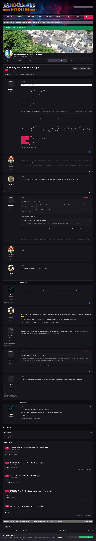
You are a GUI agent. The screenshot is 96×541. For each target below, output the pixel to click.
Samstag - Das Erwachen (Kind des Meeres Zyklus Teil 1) (29, 448)
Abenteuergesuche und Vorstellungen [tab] (80, 60)
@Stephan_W (25, 139)
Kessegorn (11, 184)
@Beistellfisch (25, 137)
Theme (61, 530)
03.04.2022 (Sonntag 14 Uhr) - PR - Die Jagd (24, 463)
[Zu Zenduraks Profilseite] (5, 74)
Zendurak (9, 74)
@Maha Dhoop (25, 143)
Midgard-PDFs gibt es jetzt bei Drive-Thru (15, 27)
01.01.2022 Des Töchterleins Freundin (23, 476)
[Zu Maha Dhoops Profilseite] (11, 159)
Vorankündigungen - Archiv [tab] (57, 60)
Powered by (86, 530)
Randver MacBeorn (11, 336)
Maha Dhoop (11, 165)
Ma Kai (11, 384)
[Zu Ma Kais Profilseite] (11, 379)
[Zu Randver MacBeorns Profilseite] (11, 330)
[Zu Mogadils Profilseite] (5, 454)
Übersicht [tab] (9, 60)
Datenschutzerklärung (14, 530)
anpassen (59, 537)
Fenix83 (9, 482)
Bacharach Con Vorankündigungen (28, 55)
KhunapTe (7, 449)
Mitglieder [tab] (20, 60)
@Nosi (23, 141)
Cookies (27, 530)
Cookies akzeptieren (87, 537)
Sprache (5, 530)
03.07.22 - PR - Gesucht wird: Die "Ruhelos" (24, 506)
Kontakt (22, 530)
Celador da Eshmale (12, 513)
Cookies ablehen (73, 537)
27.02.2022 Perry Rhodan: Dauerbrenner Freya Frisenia (29, 491)
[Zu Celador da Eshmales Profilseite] (5, 513)
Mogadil (9, 454)
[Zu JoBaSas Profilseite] (11, 268)
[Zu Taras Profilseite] (5, 467)
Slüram (6, 477)
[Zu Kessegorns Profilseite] (11, 179)
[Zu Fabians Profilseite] (11, 289)
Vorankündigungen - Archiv (27, 74)
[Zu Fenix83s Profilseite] (5, 482)
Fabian (11, 295)
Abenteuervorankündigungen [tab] (37, 60)
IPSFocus (66, 530)
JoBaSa (11, 273)
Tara (6, 464)
